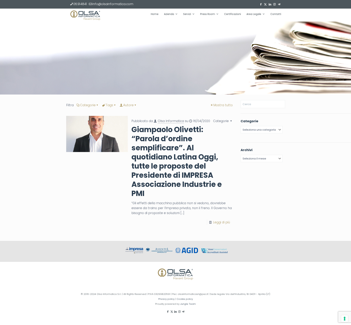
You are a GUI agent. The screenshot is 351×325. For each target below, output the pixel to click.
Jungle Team (188, 304)
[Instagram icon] (274, 4)
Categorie (88, 105)
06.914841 (80, 4)
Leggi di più (221, 222)
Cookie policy (185, 299)
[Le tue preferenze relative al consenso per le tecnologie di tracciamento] (344, 318)
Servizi (187, 14)
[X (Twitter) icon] (265, 4)
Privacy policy (166, 299)
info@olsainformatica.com (112, 4)
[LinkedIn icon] (270, 4)
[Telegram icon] (279, 4)
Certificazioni (232, 14)
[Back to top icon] (333, 317)
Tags (109, 105)
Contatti (275, 14)
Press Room (207, 14)
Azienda (169, 14)
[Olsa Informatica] (85, 15)
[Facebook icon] (260, 4)
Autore (128, 105)
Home (154, 14)
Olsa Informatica (171, 121)
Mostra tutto (223, 105)
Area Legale (253, 14)
